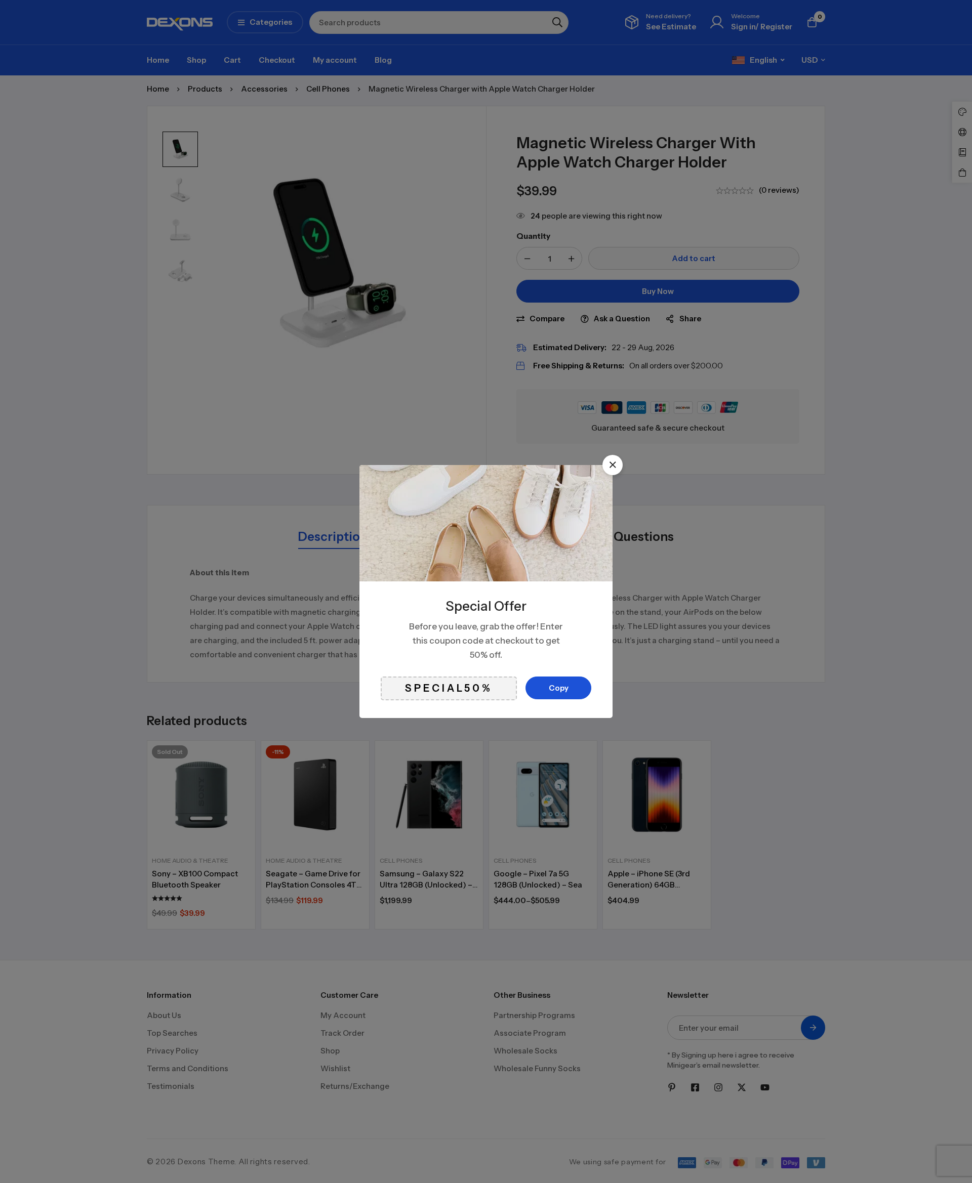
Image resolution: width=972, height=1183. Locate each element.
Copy (559, 688)
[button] (612, 465)
